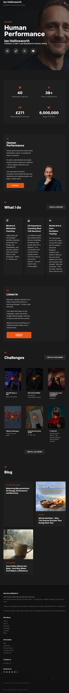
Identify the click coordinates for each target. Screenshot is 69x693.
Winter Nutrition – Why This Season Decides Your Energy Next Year (50, 520)
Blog (4, 633)
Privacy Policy (8, 648)
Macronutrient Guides (13, 485)
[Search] (60, 3)
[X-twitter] (24, 51)
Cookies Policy (8, 650)
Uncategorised (10, 562)
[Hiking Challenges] (12, 417)
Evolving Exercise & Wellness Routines (56, 394)
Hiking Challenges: (12, 431)
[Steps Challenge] (12, 378)
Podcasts (6, 628)
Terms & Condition (9, 689)
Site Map (6, 646)
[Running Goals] (34, 417)
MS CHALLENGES (34, 393)
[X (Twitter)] (6, 672)
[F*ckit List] (56, 417)
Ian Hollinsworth (12, 2)
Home (5, 621)
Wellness (41, 514)
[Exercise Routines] (56, 378)
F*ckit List (53, 431)
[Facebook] (4, 672)
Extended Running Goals (34, 431)
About (5, 623)
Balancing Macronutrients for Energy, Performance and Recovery (17, 490)
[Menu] (65, 3)
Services (6, 626)
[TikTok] (17, 672)
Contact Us (7, 653)
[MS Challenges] (34, 378)
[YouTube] (12, 672)
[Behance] (15, 672)
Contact (6, 630)
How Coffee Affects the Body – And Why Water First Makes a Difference (17, 568)
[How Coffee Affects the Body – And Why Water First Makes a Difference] (18, 544)
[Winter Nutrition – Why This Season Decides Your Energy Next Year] (51, 496)
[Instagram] (7, 51)
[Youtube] (33, 51)
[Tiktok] (16, 51)
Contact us (7, 663)
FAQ (4, 643)
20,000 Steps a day (11, 393)
